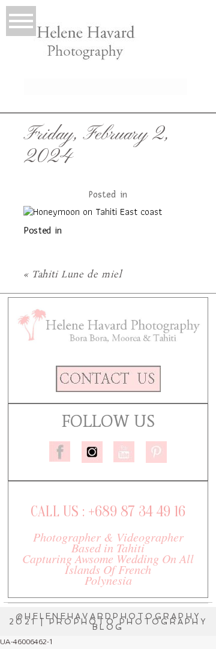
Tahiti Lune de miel (76, 274)
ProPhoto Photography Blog (128, 624)
